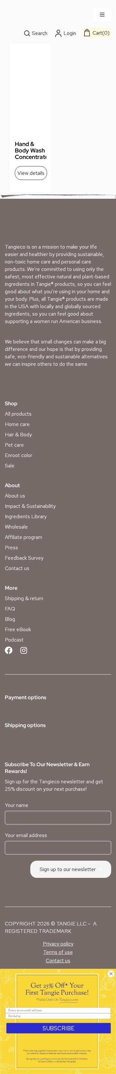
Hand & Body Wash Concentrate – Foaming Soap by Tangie (31, 160)
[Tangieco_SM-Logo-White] (29, 227)
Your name (16, 805)
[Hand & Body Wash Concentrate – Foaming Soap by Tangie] (30, 98)
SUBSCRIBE (59, 1028)
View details (30, 173)
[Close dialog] (111, 973)
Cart (100, 32)
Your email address (26, 835)
